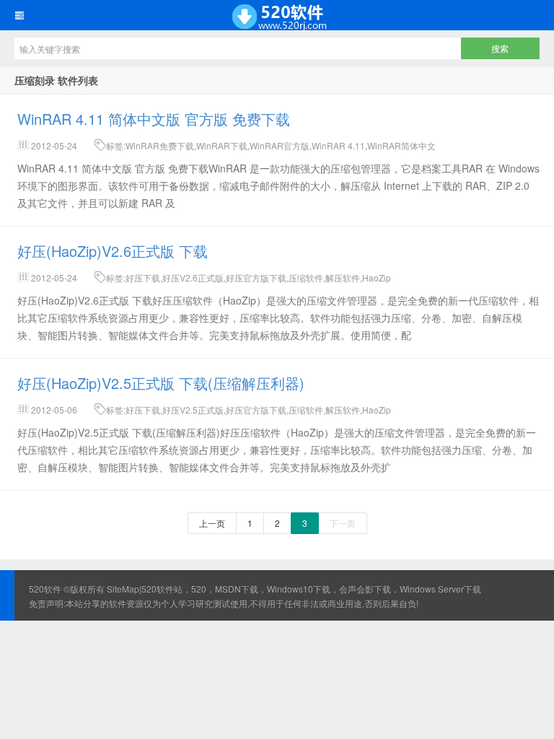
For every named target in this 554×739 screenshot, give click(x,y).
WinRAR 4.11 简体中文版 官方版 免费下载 (153, 118)
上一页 (212, 523)
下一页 (343, 523)
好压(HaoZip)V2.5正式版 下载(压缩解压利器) (160, 382)
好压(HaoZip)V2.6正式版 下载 (112, 250)
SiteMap (123, 588)
